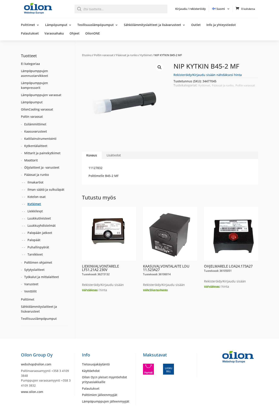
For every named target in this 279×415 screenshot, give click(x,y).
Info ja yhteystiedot (221, 25)
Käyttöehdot (91, 371)
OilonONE (92, 33)
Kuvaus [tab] (91, 155)
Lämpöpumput (56, 25)
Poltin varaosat (104, 55)
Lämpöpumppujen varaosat (41, 95)
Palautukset (30, 33)
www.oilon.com (32, 392)
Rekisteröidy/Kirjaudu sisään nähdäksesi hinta (208, 75)
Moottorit (31, 160)
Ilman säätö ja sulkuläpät (45, 189)
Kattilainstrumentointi (40, 139)
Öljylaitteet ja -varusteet (41, 167)
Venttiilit (30, 291)
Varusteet (31, 284)
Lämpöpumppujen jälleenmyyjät (105, 401)
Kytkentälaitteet (35, 146)
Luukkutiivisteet (39, 218)
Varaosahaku (54, 33)
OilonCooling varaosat (37, 109)
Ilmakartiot (35, 182)
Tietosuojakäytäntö (96, 364)
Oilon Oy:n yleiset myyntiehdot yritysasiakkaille (104, 379)
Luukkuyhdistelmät (41, 225)
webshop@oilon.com (36, 364)
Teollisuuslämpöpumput (95, 25)
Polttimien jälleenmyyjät (99, 395)
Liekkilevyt (35, 211)
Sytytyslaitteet (34, 270)
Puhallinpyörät (38, 247)
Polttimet (28, 25)
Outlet (196, 25)
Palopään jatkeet (39, 233)
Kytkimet (146, 55)
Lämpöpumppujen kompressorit (34, 85)
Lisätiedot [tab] (114, 155)
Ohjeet (75, 33)
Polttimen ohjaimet (38, 262)
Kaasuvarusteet (35, 131)
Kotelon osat (36, 197)
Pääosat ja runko (127, 55)
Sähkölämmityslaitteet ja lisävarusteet (152, 25)
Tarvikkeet (35, 254)
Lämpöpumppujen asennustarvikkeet (34, 73)
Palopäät (33, 240)
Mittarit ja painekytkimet (42, 153)
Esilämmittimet (35, 124)
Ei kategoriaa (30, 64)
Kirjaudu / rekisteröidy (190, 9)
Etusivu (87, 55)
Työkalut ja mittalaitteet (41, 277)
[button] (159, 67)
